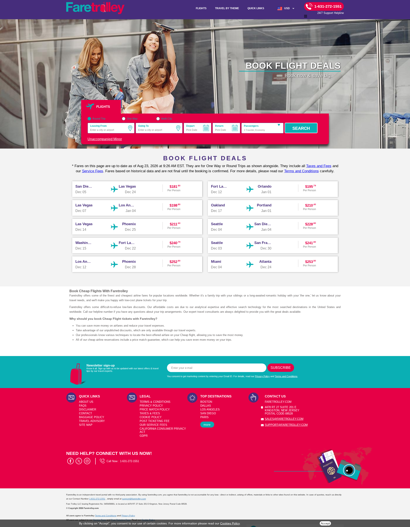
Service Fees (92, 171)
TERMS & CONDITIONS (155, 401)
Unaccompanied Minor (105, 139)
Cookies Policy (230, 523)
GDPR (144, 435)
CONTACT (85, 413)
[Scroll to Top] (405, 505)
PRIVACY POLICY (151, 405)
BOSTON (206, 401)
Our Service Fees (153, 424)
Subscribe (281, 367)
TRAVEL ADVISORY (92, 421)
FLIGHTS (201, 8)
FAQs (82, 405)
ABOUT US (86, 401)
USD (287, 8)
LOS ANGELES (210, 409)
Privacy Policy (262, 376)
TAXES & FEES (150, 413)
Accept (325, 523)
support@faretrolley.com (286, 424)
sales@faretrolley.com (284, 418)
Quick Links (255, 8)
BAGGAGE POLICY (91, 417)
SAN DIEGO (208, 413)
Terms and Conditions (301, 171)
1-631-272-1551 (129, 461)
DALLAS (205, 405)
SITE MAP (85, 424)
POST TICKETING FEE (155, 421)
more (207, 424)
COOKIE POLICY (151, 417)
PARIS (204, 417)
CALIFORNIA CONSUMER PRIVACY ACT (163, 430)
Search (301, 128)
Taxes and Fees (318, 166)
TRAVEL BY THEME (227, 8)
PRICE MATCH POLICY (155, 409)
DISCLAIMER (87, 409)
